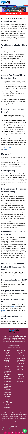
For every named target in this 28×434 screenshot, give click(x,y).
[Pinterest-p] (16, 432)
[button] (26, 2)
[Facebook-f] (5, 432)
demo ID (6, 149)
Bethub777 (4, 310)
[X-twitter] (22, 432)
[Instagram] (9, 432)
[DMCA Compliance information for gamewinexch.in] (14, 428)
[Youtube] (12, 432)
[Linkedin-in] (19, 432)
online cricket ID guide (8, 147)
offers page (14, 306)
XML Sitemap (14, 426)
